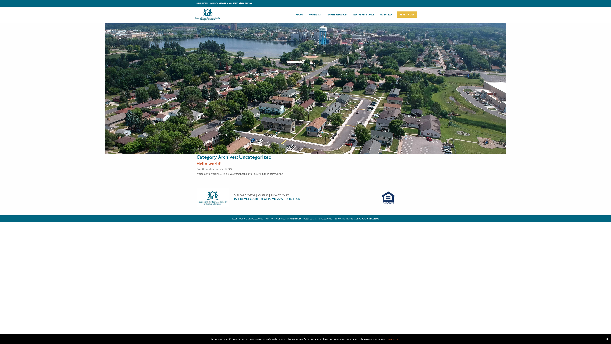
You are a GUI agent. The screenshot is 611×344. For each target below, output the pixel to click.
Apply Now (407, 14)
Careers (263, 195)
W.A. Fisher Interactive (349, 218)
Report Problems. (370, 218)
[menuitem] (299, 15)
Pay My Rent (387, 14)
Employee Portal (244, 195)
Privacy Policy (280, 195)
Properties (315, 14)
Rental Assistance (363, 14)
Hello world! (209, 163)
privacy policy (392, 339)
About (299, 14)
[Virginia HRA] (207, 14)
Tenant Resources (337, 14)
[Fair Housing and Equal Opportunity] (388, 197)
